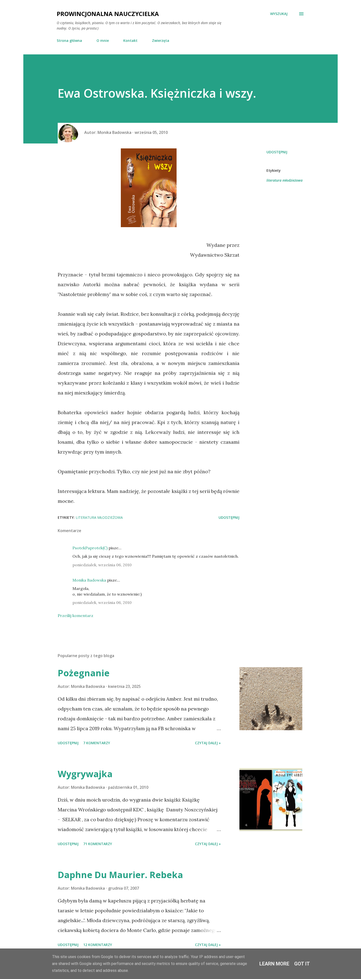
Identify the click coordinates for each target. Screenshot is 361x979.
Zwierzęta (160, 40)
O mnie (103, 40)
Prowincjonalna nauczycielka (108, 14)
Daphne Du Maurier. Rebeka (120, 875)
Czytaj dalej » (208, 743)
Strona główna (69, 40)
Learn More (274, 964)
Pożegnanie (84, 673)
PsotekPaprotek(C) (90, 547)
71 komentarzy (97, 843)
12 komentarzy (97, 944)
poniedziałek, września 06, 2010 (102, 564)
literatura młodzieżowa (284, 180)
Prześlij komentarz (75, 615)
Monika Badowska (89, 580)
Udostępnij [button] (276, 152)
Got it (302, 964)
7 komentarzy (96, 743)
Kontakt (130, 40)
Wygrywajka (85, 774)
